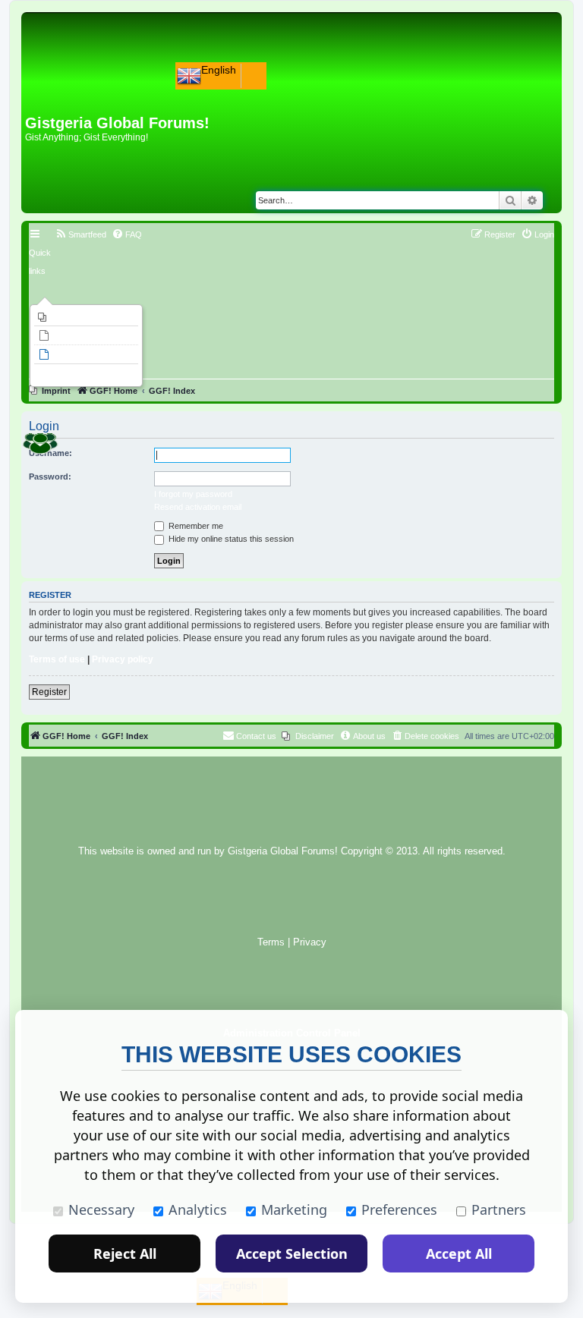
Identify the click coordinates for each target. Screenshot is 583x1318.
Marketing (294, 1209)
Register (49, 692)
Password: (50, 476)
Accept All (459, 1253)
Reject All (124, 1253)
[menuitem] (86, 317)
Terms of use (57, 659)
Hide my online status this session (230, 538)
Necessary (101, 1209)
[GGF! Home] (65, 89)
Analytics (198, 1209)
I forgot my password (193, 494)
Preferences (399, 1209)
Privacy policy (122, 659)
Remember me (194, 525)
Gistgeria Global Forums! (283, 851)
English (218, 70)
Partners (498, 1209)
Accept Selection (292, 1253)
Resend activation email (197, 506)
